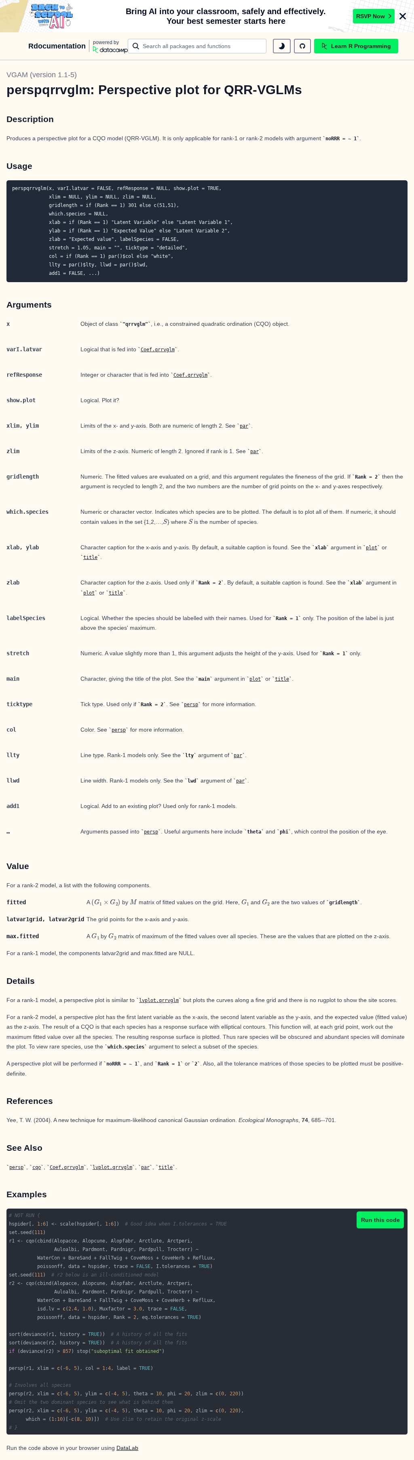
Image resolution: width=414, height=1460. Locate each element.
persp (191, 704)
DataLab (127, 1448)
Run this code (380, 1220)
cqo (36, 1167)
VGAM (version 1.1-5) (41, 75)
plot (371, 548)
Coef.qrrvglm (158, 349)
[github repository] (302, 46)
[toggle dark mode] (282, 46)
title (90, 557)
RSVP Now (370, 16)
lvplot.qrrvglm (159, 1000)
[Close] (403, 16)
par (244, 426)
